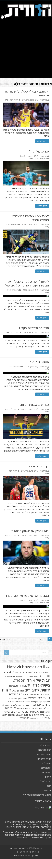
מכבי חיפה (34, 711)
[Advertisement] (26, 47)
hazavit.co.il (33, 666)
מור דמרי (43, 100)
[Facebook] (36, 852)
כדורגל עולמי (26, 705)
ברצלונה (35, 676)
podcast (46, 672)
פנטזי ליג (47, 790)
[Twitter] (33, 852)
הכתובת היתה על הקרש (34, 328)
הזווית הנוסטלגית (43, 754)
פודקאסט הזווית (9, 715)
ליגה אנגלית (33, 708)
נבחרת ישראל (39, 715)
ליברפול (43, 708)
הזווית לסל (14, 100)
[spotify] (21, 852)
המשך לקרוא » (42, 141)
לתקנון (35, 855)
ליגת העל (10, 708)
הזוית (6, 690)
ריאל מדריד (24, 718)
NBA (48, 667)
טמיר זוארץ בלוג (20, 698)
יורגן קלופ (34, 702)
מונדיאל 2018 (45, 712)
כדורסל (18, 705)
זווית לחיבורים (39, 698)
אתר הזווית (27, 672)
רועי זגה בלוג (34, 718)
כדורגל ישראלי (41, 705)
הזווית (31, 685)
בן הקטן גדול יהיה (38, 466)
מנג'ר (49, 786)
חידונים (48, 777)
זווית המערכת (45, 772)
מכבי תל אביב (19, 711)
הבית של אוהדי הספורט (13, 677)
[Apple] (30, 852)
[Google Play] (18, 852)
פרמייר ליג (45, 717)
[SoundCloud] (27, 852)
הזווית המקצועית (17, 685)
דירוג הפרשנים (44, 750)
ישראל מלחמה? (39, 151)
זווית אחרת (15, 694)
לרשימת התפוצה (22, 855)
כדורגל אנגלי (12, 702)
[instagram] (24, 852)
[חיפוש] (6, 652)
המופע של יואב (39, 362)
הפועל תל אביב (28, 694)
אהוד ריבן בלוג (36, 672)
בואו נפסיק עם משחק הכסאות (30, 531)
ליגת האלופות (22, 708)
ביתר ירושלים (17, 672)
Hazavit (14, 666)
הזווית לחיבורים (41, 158)
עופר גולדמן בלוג (25, 714)
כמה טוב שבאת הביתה (34, 405)
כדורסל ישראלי (10, 705)
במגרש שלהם (45, 745)
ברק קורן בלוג (27, 677)
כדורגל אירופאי (23, 702)
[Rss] (38, 852)
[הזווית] (26, 11)
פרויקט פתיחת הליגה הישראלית (37, 795)
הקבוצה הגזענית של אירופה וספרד (27, 596)
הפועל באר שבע (42, 694)
